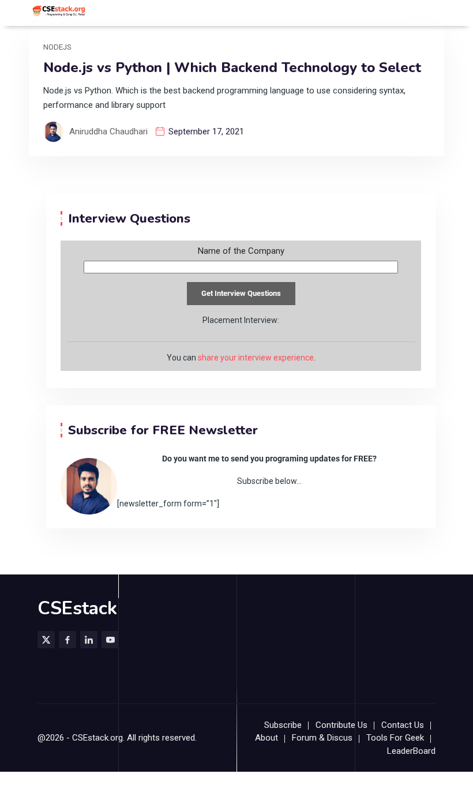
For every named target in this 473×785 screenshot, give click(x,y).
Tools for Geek (395, 738)
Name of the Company (241, 251)
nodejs (57, 47)
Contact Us (402, 725)
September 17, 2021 (206, 131)
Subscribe (283, 725)
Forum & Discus (322, 738)
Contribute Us (341, 725)
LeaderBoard (411, 751)
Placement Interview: (240, 320)
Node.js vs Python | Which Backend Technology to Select (232, 68)
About (266, 738)
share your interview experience (256, 357)
